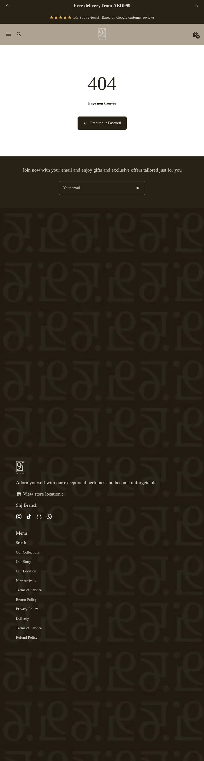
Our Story (23, 562)
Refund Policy (26, 637)
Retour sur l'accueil (105, 123)
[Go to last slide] (7, 5)
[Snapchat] (39, 516)
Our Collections (28, 552)
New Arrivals (26, 581)
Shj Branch (26, 505)
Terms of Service (29, 590)
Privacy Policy (27, 609)
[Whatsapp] (49, 516)
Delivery (22, 619)
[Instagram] (19, 516)
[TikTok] (29, 516)
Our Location (26, 571)
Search (21, 543)
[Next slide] (196, 5)
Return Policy (26, 600)
